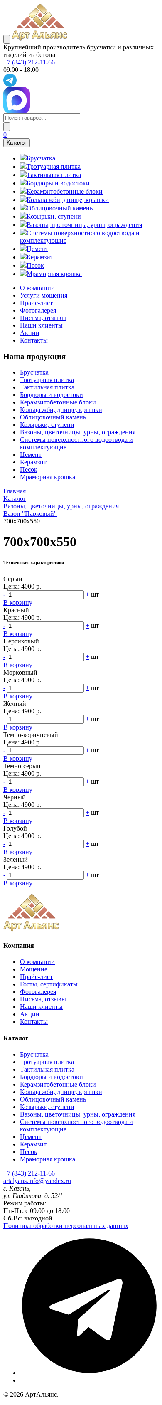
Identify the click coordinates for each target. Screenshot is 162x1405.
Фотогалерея (38, 310)
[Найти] (6, 126)
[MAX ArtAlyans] (81, 100)
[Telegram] (89, 1372)
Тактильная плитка (47, 387)
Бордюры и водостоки (51, 394)
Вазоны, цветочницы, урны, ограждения (77, 432)
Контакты (34, 340)
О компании (37, 287)
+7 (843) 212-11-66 (29, 62)
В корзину (17, 602)
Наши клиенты (41, 325)
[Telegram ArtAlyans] (81, 80)
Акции (29, 332)
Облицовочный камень (53, 417)
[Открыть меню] (6, 39)
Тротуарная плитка (47, 379)
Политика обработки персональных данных (65, 1225)
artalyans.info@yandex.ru (37, 1180)
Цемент (31, 454)
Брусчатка (34, 372)
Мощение (33, 969)
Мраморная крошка (47, 477)
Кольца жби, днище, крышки (61, 409)
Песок (28, 469)
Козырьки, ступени (47, 424)
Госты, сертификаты (49, 984)
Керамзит (33, 462)
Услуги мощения (43, 295)
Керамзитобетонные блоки (58, 402)
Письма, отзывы (43, 317)
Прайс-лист (36, 302)
